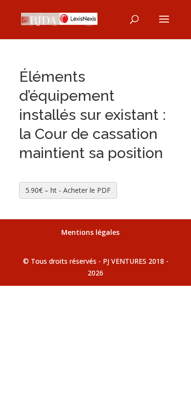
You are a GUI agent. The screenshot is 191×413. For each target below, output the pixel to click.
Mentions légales (90, 232)
